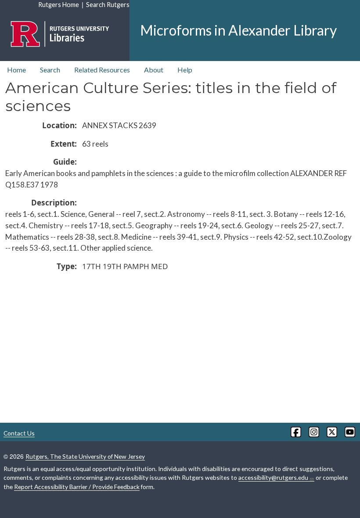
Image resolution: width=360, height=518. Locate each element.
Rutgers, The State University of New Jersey (85, 456)
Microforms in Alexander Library (238, 30)
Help (184, 69)
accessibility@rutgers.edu (273, 477)
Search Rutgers (108, 4)
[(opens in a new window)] (295, 432)
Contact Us (19, 433)
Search (50, 69)
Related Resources (102, 69)
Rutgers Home (58, 4)
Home (16, 69)
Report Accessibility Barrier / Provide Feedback (77, 486)
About (153, 69)
